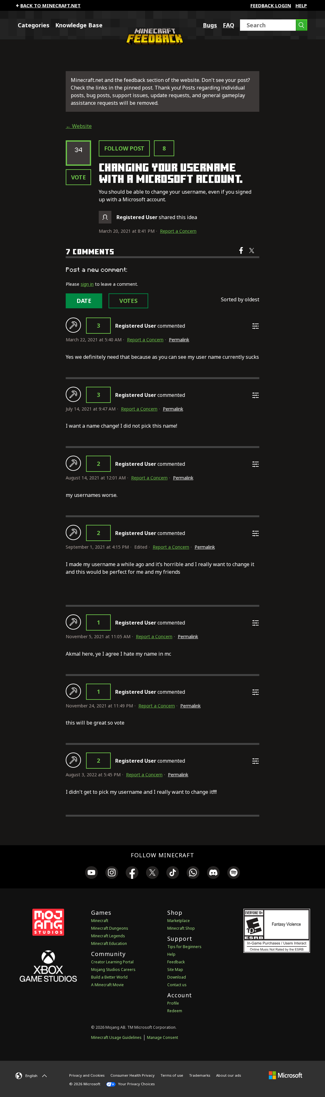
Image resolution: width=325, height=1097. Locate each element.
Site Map (175, 969)
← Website (79, 126)
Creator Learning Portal (112, 962)
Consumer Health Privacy (132, 1075)
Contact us (177, 984)
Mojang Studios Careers (113, 969)
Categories (34, 25)
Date (83, 300)
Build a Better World (109, 977)
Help (301, 5)
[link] (91, 873)
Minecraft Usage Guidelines (116, 1037)
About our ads (228, 1075)
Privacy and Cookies (86, 1075)
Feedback (176, 962)
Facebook (242, 254)
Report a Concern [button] (178, 231)
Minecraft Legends (108, 936)
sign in (87, 284)
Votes (128, 300)
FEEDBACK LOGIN (270, 5)
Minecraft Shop (181, 928)
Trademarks (199, 1075)
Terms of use (172, 1075)
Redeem (174, 1010)
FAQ (228, 25)
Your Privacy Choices (136, 1083)
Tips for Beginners (184, 946)
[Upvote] (73, 325)
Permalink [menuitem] (179, 340)
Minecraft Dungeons (109, 928)
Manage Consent (162, 1037)
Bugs (210, 25)
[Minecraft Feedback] (154, 42)
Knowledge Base (79, 25)
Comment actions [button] (255, 326)
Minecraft (99, 920)
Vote (78, 177)
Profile (173, 1003)
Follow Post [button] (124, 148)
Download (176, 977)
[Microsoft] (285, 1075)
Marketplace (178, 920)
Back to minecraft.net (50, 5)
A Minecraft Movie (107, 984)
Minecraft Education (109, 943)
